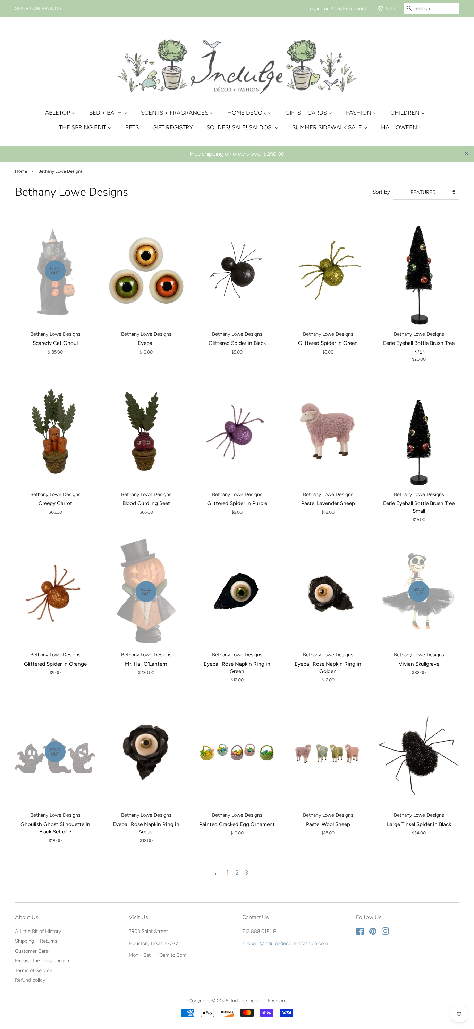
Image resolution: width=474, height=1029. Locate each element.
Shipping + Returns (36, 941)
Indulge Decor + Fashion (258, 1000)
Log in (314, 8)
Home (21, 171)
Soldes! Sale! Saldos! (240, 127)
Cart (390, 8)
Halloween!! (401, 127)
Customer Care (32, 951)
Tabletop (56, 112)
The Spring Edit (83, 127)
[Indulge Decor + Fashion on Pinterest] (372, 932)
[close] (466, 153)
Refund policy (30, 980)
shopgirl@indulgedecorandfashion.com (285, 943)
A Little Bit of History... (39, 931)
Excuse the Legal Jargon (42, 961)
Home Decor (247, 112)
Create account (349, 8)
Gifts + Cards (306, 112)
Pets (132, 127)
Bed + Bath (106, 112)
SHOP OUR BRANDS (38, 8)
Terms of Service (33, 970)
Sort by (381, 191)
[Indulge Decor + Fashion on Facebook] (360, 932)
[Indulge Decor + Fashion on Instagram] (385, 932)
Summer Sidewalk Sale (327, 127)
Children (405, 112)
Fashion (359, 112)
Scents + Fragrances (175, 112)
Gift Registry (172, 127)
